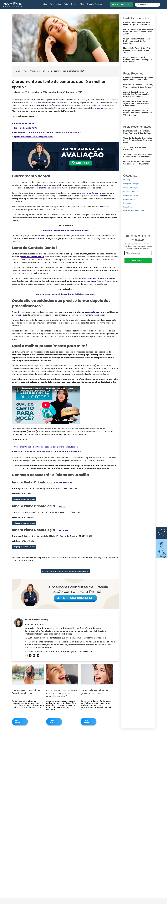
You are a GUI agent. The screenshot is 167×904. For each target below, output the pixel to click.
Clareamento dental (24, 123)
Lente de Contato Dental (26, 128)
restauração (90, 281)
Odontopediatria (129, 199)
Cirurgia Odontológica (131, 183)
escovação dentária (95, 312)
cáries (39, 238)
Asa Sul (62, 506)
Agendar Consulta (138, 260)
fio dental (19, 315)
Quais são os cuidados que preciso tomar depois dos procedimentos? (48, 132)
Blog (82, 4)
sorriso (100, 108)
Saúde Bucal (127, 207)
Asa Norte (63, 530)
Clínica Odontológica (130, 187)
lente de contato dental (32, 256)
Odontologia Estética (130, 195)
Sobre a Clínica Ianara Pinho (133, 211)
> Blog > (25, 71)
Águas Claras (65, 483)
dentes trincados (97, 278)
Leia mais (17, 721)
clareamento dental (91, 193)
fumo (64, 185)
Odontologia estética (46, 105)
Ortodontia (127, 203)
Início (45, 4)
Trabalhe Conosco (94, 4)
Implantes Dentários (130, 191)
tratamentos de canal (45, 188)
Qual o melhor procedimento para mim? (33, 136)
